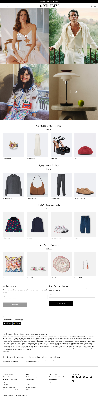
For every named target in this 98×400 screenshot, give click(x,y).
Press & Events (30, 382)
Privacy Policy (53, 379)
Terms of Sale (53, 374)
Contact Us (6, 377)
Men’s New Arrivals (49, 165)
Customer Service (8, 374)
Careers (28, 384)
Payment (5, 382)
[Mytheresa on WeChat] (73, 380)
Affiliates (28, 389)
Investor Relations (31, 387)
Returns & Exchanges (9, 387)
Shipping (5, 384)
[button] (61, 303)
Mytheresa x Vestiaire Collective (12, 389)
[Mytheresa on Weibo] (91, 377)
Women (24, 36)
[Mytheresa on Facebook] (77, 377)
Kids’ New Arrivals (49, 205)
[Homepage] (49, 5)
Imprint (51, 382)
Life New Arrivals (49, 245)
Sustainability (30, 379)
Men (73, 36)
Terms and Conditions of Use (57, 377)
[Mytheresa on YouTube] (87, 377)
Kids (24, 92)
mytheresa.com (22, 395)
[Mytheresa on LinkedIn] (73, 377)
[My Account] (91, 5)
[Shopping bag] (95, 5)
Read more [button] (6, 351)
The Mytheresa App (31, 377)
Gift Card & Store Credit (10, 379)
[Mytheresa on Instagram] (84, 377)
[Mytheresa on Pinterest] (80, 377)
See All (49, 129)
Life (73, 92)
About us (28, 374)
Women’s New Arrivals (49, 126)
